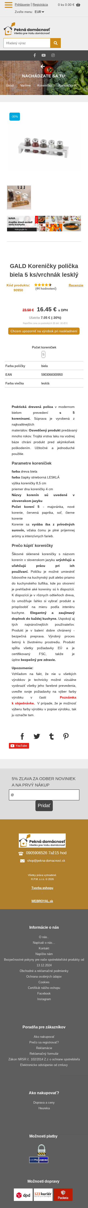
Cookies (44, 982)
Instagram (44, 999)
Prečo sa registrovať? (44, 1042)
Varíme (25, 85)
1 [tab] (44, 225)
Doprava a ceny (44, 1102)
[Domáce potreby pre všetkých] (32, 29)
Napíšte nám (44, 954)
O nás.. (44, 937)
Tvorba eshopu (42, 888)
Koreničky (44, 85)
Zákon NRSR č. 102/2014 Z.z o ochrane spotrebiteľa (44, 1059)
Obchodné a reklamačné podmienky (44, 971)
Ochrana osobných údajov (44, 976)
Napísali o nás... (44, 942)
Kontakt (44, 948)
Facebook (44, 993)
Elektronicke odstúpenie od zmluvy (44, 1065)
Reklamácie (44, 1048)
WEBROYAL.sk (42, 901)
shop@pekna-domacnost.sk (46, 860)
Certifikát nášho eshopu (44, 988)
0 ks (61, 5)
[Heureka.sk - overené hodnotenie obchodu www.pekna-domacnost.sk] (73, 43)
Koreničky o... (68, 85)
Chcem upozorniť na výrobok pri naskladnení (44, 331)
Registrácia (40, 4)
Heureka (44, 1108)
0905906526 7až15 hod (46, 853)
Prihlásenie (22, 4)
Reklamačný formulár (44, 1053)
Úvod (10, 85)
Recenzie (76, 285)
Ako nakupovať (44, 1036)
